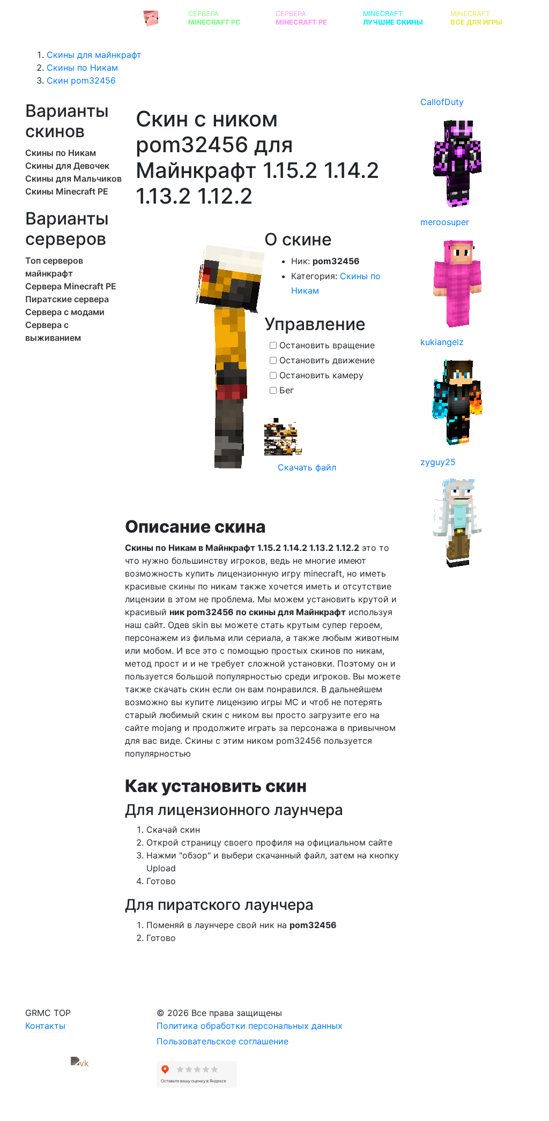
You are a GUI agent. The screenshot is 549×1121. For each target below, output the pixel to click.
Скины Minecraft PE (66, 191)
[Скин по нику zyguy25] (457, 522)
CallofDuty (442, 101)
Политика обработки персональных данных (250, 1025)
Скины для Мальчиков (73, 178)
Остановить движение (327, 360)
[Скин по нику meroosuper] (457, 281)
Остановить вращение (327, 345)
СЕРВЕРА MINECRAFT (83, 17)
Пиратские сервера (67, 299)
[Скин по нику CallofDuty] (457, 161)
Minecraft (393, 18)
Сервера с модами (65, 312)
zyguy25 (438, 462)
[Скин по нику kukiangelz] (457, 401)
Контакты (45, 1025)
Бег (286, 390)
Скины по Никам (60, 152)
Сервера (214, 18)
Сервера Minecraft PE (70, 286)
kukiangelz (442, 342)
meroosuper (444, 221)
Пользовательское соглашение (222, 1041)
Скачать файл (305, 467)
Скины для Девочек (67, 165)
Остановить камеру (321, 375)
